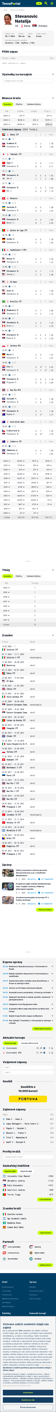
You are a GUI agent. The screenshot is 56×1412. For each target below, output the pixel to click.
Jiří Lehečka (6, 1291)
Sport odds (39, 1253)
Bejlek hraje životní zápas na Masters (26, 1016)
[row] (28, 116)
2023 (5, 124)
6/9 (48, 469)
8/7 (48, 483)
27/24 (33, 496)
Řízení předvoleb (28, 1407)
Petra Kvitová (7, 1295)
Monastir (14, 198)
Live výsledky (14, 1247)
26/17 (33, 491)
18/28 (20, 120)
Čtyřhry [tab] (19, 576)
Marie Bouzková (8, 1306)
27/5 (34, 504)
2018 (6, 478)
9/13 (20, 469)
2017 (6, 483)
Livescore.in (13, 1253)
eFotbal (38, 1259)
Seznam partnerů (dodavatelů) (17, 1385)
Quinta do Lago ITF (18, 230)
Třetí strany (45, 1365)
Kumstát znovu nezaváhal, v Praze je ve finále (30, 992)
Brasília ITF (16, 301)
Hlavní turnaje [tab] (10, 1043)
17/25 (20, 465)
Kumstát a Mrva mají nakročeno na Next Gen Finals (29, 1010)
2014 (6, 491)
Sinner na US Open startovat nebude (25, 988)
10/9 (34, 124)
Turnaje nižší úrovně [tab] (29, 1043)
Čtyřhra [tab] (19, 104)
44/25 (19, 500)
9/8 (48, 465)
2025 (5, 116)
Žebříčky (6, 1313)
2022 (5, 461)
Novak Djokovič (8, 1287)
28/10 (33, 487)
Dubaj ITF (14, 134)
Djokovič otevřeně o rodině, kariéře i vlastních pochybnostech (29, 998)
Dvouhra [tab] (7, 104)
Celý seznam (45, 1233)
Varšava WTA (15, 345)
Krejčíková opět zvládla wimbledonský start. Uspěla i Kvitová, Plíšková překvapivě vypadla (33, 886)
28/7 (20, 504)
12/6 (47, 496)
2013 (6, 496)
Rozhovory (33, 1295)
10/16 (47, 120)
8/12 (47, 124)
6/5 (20, 116)
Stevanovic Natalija (17, 10)
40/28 (19, 474)
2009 (5, 513)
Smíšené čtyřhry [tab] (34, 104)
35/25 (19, 483)
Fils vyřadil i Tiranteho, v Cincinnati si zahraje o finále (30, 1021)
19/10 (47, 461)
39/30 (19, 496)
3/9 (34, 465)
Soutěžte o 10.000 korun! (28, 1089)
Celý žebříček (45, 1199)
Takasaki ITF (16, 154)
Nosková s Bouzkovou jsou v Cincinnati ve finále (28, 967)
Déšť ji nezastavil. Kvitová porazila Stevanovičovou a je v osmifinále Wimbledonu (31, 873)
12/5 (47, 491)
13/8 (47, 487)
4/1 (21, 513)
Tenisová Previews (36, 1291)
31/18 (47, 474)
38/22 (19, 491)
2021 (6, 465)
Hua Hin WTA (15, 390)
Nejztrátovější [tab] (26, 1171)
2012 (6, 500)
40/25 (19, 461)
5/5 (34, 474)
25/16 (33, 483)
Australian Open (17, 422)
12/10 (47, 478)
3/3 (48, 116)
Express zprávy (35, 1299)
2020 (5, 469)
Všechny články (45, 910)
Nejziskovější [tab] (10, 1171)
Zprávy (38, 1247)
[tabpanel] (28, 314)
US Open (13, 282)
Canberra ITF (16, 441)
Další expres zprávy (42, 1029)
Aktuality (31, 879)
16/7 (20, 509)
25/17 (33, 478)
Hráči (5, 10)
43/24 (33, 500)
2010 (6, 509)
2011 (5, 504)
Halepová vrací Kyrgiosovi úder (23, 1004)
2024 (5, 120)
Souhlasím (28, 1392)
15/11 (34, 461)
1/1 (48, 500)
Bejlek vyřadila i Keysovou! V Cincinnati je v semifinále (28, 975)
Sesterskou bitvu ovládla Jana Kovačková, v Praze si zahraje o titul (29, 982)
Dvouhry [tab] (7, 576)
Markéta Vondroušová (10, 1299)
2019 (6, 474)
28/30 (19, 124)
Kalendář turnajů (37, 1313)
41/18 (20, 487)
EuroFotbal (13, 1259)
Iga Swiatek (6, 1302)
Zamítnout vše (28, 1400)
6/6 (34, 120)
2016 (6, 487)
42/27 (19, 478)
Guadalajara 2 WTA (18, 250)
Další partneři (45, 1265)
